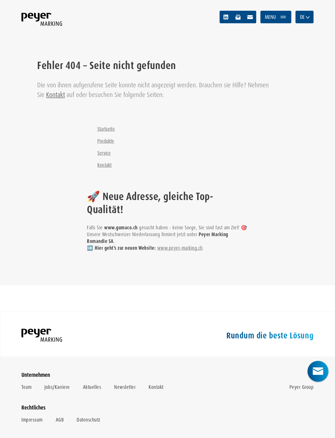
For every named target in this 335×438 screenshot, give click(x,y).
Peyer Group (301, 387)
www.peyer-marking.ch (180, 248)
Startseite (106, 129)
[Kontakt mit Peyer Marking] (250, 17)
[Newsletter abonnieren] (238, 17)
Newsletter (125, 387)
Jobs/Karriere (57, 387)
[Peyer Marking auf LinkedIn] (226, 17)
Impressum (32, 420)
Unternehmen (35, 375)
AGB (60, 420)
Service (104, 153)
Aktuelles (92, 387)
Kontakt (55, 94)
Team (26, 387)
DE (302, 17)
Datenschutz (88, 420)
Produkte (105, 141)
